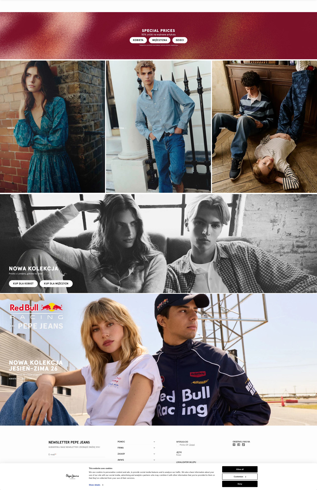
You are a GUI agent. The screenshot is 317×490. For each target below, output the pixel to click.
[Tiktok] (243, 444)
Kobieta (11, 128)
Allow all (240, 469)
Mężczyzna (118, 128)
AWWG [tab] (121, 460)
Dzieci (222, 128)
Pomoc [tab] (121, 442)
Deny (240, 484)
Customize (238, 477)
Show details (94, 485)
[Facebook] (238, 444)
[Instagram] (234, 444)
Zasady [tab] (121, 454)
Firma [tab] (121, 448)
